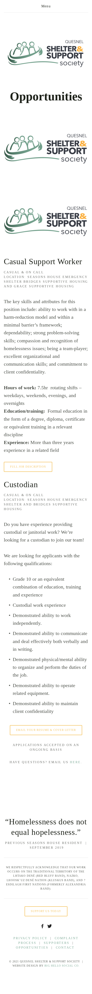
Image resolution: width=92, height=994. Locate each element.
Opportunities (32, 947)
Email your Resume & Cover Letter (46, 730)
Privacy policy (30, 938)
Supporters (56, 943)
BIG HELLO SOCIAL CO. (61, 965)
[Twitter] (49, 926)
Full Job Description (28, 466)
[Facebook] (42, 926)
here (75, 762)
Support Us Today (46, 911)
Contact (66, 947)
